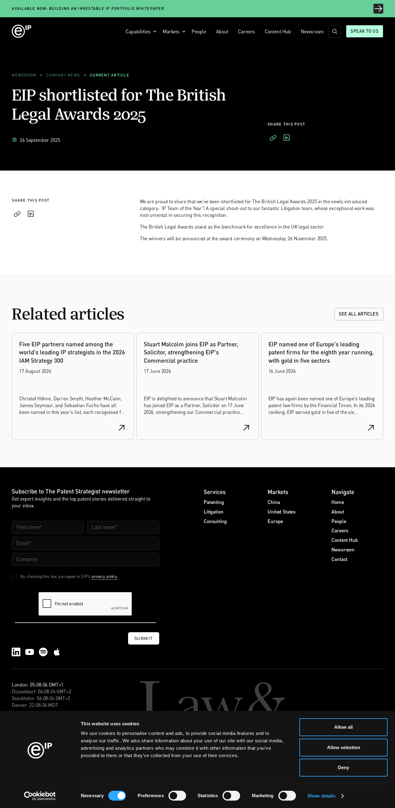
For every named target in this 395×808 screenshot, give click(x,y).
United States (282, 511)
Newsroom (312, 31)
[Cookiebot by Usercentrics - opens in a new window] (40, 796)
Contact (339, 559)
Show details (321, 795)
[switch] (177, 796)
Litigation (213, 511)
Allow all (343, 727)
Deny (343, 767)
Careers (246, 31)
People (199, 31)
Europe (275, 521)
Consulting (215, 521)
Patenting (214, 502)
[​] (335, 31)
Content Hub (278, 31)
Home (337, 502)
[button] (139, 31)
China (274, 502)
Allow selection (343, 747)
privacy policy (104, 576)
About (222, 31)
